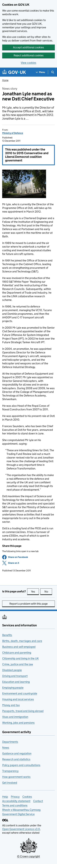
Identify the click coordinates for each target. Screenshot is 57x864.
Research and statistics (16, 759)
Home (5, 80)
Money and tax (11, 705)
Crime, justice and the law (17, 664)
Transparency (10, 771)
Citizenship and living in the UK (20, 658)
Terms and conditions (14, 805)
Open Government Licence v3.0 (21, 829)
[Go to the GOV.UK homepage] (14, 72)
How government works (16, 776)
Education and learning (16, 681)
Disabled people (12, 670)
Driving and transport (15, 676)
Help (5, 796)
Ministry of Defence (12, 133)
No (48, 591)
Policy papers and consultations (21, 765)
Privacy (15, 796)
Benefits (7, 635)
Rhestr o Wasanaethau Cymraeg (21, 809)
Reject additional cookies (29, 55)
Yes (35, 591)
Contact (38, 801)
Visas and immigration (15, 716)
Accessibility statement (16, 801)
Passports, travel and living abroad (23, 711)
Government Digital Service (18, 814)
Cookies (27, 796)
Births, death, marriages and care (22, 641)
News (5, 747)
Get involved (9, 782)
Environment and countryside (19, 693)
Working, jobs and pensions (18, 722)
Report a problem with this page (28, 603)
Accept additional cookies (28, 47)
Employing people (13, 687)
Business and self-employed (19, 646)
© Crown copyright (28, 856)
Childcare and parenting (16, 652)
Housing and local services (18, 699)
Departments (10, 741)
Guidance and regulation (16, 753)
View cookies (28, 62)
